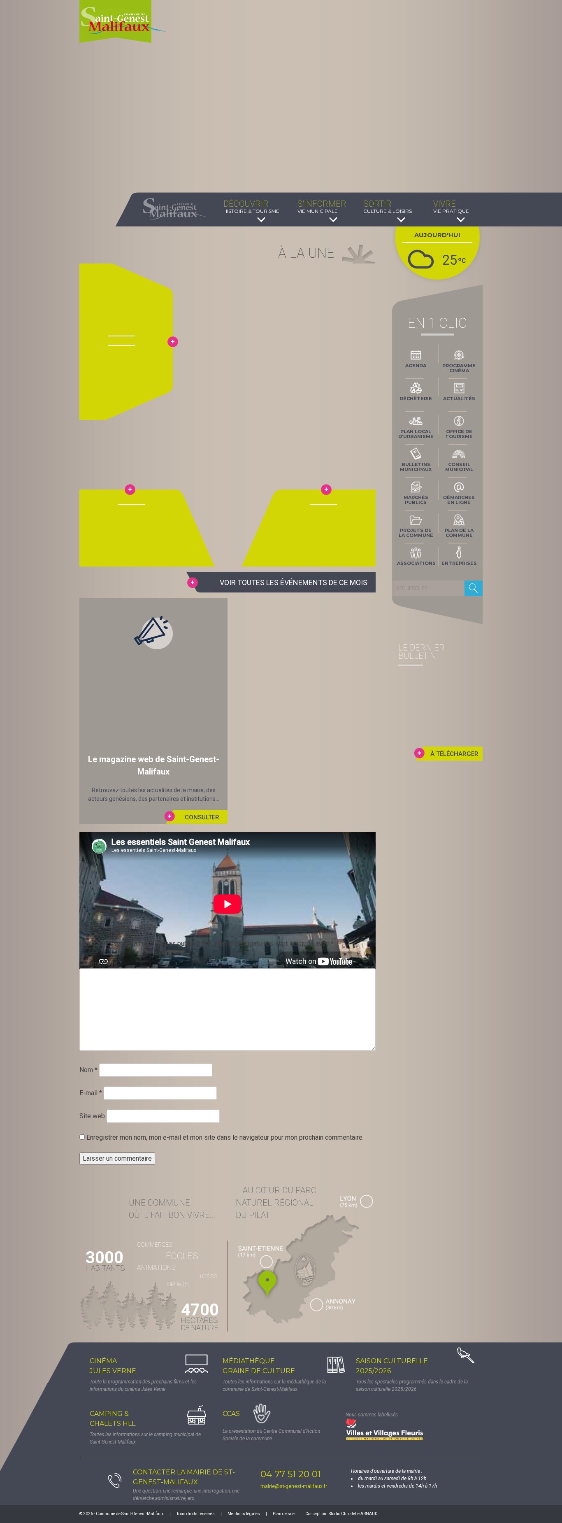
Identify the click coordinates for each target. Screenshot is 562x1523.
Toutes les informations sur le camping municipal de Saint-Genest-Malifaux (145, 1438)
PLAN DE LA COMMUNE (459, 532)
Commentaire (100, 963)
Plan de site (284, 1513)
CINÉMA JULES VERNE (113, 1366)
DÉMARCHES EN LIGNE (459, 499)
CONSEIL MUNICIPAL (459, 467)
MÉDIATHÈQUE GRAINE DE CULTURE (259, 1366)
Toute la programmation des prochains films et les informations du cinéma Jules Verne (143, 1385)
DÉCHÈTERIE (415, 398)
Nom (88, 1070)
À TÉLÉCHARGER (454, 754)
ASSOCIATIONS (416, 563)
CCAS (231, 1414)
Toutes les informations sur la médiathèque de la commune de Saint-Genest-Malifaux (274, 1385)
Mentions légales (244, 1513)
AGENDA (415, 366)
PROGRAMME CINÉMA (459, 368)
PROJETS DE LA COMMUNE (416, 532)
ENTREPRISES (459, 563)
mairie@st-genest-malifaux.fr (293, 1486)
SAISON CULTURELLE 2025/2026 (392, 1366)
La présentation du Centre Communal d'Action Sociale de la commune (271, 1434)
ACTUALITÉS (459, 398)
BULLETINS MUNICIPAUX (416, 467)
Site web (92, 1116)
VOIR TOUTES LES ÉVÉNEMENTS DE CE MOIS (293, 582)
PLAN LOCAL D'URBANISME (416, 434)
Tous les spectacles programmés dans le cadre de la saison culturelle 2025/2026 (412, 1385)
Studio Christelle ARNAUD (353, 1513)
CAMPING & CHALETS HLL (112, 1418)
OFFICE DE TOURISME (459, 434)
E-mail (90, 1093)
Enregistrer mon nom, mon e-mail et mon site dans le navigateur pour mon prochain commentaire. (225, 1137)
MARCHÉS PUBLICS (416, 499)
